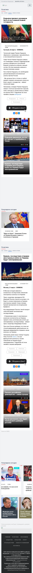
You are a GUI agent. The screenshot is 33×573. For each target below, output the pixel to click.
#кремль (12, 348)
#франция (21, 352)
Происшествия (9, 542)
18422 (18, 134)
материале (17, 94)
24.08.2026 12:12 (9, 484)
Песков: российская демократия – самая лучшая (16, 393)
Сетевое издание (14, 553)
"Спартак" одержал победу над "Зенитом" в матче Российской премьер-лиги (13, 488)
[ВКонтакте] (14, 113)
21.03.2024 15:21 (10, 160)
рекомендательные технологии (16, 570)
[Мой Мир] (19, 113)
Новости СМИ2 (5, 431)
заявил (14, 337)
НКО (2, 250)
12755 (18, 415)
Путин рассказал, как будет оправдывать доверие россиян (16, 421)
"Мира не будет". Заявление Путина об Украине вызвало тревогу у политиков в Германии (14, 235)
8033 (16, 231)
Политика (24, 374)
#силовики (16, 102)
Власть (25, 120)
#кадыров (12, 98)
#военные (16, 355)
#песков (21, 348)
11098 (18, 160)
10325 (16, 484)
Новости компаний (22, 542)
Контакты (16, 545)
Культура (18, 539)
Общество (9, 539)
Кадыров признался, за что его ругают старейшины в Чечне (16, 139)
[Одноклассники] (16, 113)
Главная (7, 537)
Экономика (24, 537)
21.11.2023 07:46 (10, 134)
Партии (5, 250)
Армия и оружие (16, 250)
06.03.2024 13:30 (10, 389)
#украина (11, 352)
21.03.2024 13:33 (10, 415)
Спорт (24, 468)
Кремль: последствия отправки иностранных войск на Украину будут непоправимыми (14, 166)
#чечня (22, 98)
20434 (18, 389)
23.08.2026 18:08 (9, 231)
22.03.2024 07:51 (24, 46)
